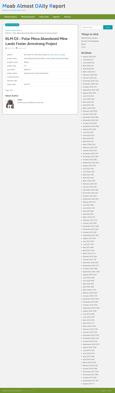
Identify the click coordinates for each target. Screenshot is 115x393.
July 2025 (86, 96)
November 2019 (89, 302)
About (83, 44)
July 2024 (86, 132)
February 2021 (88, 256)
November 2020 (89, 265)
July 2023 (86, 169)
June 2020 (87, 281)
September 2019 (89, 308)
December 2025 (89, 81)
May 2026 (86, 66)
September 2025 (89, 90)
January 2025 (88, 114)
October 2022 (88, 196)
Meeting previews (28, 16)
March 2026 (87, 72)
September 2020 (89, 272)
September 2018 (89, 344)
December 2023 (89, 153)
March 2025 (87, 108)
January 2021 (88, 259)
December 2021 (89, 226)
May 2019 (86, 320)
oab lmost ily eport (33, 6)
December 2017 (89, 371)
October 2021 (88, 232)
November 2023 (89, 156)
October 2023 (88, 159)
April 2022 (86, 214)
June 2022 (87, 208)
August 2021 (87, 238)
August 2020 (87, 275)
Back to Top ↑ (107, 391)
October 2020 (88, 269)
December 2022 (89, 190)
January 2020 (88, 296)
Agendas (56, 16)
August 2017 (87, 384)
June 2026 (87, 63)
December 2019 (89, 299)
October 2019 (88, 305)
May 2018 (86, 356)
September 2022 (89, 199)
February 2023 (88, 184)
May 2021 (86, 247)
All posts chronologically (90, 41)
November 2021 (89, 229)
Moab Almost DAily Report (11, 391)
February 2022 (88, 220)
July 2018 (86, 350)
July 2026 (86, 60)
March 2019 (87, 326)
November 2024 (89, 120)
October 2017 (88, 378)
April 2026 (86, 69)
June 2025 (87, 99)
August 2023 (87, 166)
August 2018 (87, 347)
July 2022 (86, 205)
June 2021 (87, 244)
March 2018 (87, 362)
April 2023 (86, 178)
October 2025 (88, 87)
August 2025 (87, 93)
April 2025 (86, 105)
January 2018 (88, 368)
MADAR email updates (89, 38)
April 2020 (86, 287)
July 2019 (86, 314)
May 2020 (86, 284)
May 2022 (86, 211)
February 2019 (88, 329)
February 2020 (88, 293)
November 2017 (89, 375)
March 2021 (87, 253)
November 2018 (89, 338)
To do (83, 47)
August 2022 (87, 202)
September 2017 (89, 381)
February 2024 (88, 147)
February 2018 (88, 365)
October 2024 (88, 123)
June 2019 (87, 317)
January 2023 (88, 187)
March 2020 (87, 290)
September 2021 (89, 235)
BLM (11, 90)
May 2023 (86, 175)
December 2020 (89, 262)
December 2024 (89, 117)
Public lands (44, 16)
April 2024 (86, 141)
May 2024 (86, 138)
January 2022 (88, 223)
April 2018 (86, 359)
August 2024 (87, 129)
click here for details (57, 55)
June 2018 (87, 353)
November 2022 (89, 193)
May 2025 (86, 102)
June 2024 (87, 135)
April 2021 (86, 250)
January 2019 (88, 332)
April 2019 (86, 323)
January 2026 (88, 78)
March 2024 (87, 144)
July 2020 (86, 278)
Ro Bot (12, 48)
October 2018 (88, 341)
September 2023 (89, 163)
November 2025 (89, 84)
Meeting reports (10, 16)
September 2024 (89, 126)
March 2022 (87, 217)
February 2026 (88, 75)
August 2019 (87, 311)
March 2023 (87, 181)
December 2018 (89, 335)
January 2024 (88, 150)
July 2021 (86, 241)
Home (7, 30)
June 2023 (87, 172)
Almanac (67, 16)
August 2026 (87, 57)
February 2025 (88, 111)
